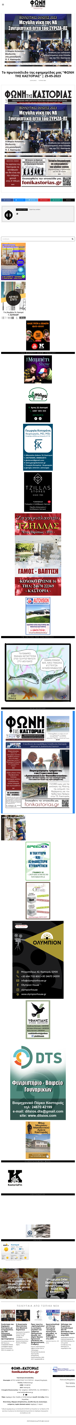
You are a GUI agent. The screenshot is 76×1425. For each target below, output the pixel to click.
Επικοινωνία (70, 1386)
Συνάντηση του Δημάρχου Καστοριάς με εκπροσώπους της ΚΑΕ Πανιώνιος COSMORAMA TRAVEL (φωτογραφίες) (7, 1331)
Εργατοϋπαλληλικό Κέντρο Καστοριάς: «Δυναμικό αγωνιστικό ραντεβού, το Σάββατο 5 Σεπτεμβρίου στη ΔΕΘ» (52, 1331)
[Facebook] (24, 1395)
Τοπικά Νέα (42, 80)
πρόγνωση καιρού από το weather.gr (13, 1260)
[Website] (17, 214)
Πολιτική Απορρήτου (67, 1380)
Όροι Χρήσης (70, 1383)
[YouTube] (26, 1395)
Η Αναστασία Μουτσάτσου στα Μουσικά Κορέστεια (21, 1327)
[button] (72, 239)
